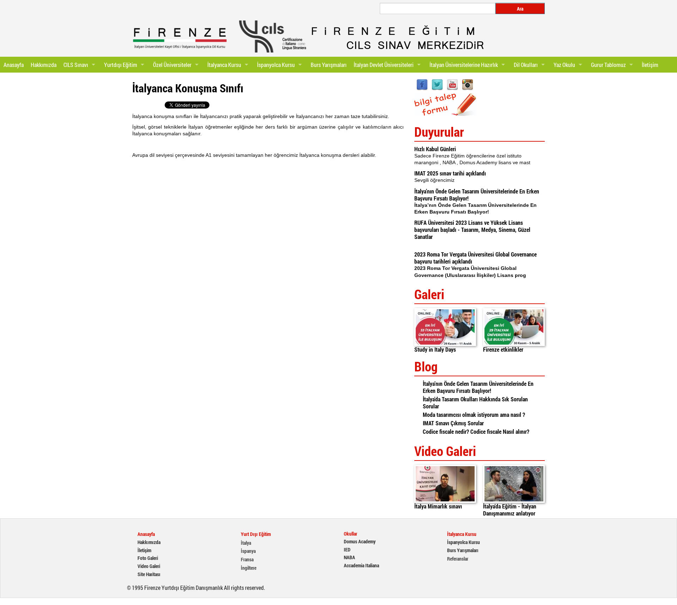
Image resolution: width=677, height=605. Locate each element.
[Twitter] (437, 84)
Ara (520, 8)
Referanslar (457, 559)
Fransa (247, 559)
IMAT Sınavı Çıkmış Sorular (453, 423)
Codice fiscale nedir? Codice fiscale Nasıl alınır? (476, 431)
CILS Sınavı (75, 64)
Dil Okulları (526, 64)
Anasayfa (14, 64)
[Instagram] (467, 84)
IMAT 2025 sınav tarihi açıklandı (450, 173)
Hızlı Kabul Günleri (435, 149)
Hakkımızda (43, 64)
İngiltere (248, 568)
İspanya (248, 551)
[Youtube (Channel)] (452, 84)
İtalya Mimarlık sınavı (438, 506)
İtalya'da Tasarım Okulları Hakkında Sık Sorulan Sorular (475, 402)
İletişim (650, 64)
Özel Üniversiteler (172, 64)
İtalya (246, 543)
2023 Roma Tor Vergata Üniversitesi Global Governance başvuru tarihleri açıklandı (475, 258)
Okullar (350, 534)
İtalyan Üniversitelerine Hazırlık (463, 64)
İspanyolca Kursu (276, 64)
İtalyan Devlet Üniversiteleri (384, 64)
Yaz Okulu (564, 64)
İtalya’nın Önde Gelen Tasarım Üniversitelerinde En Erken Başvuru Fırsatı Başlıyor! (476, 194)
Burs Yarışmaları (329, 64)
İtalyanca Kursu (224, 64)
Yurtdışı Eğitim (120, 64)
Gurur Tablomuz (608, 64)
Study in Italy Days (435, 349)
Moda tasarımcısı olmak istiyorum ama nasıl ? (474, 414)
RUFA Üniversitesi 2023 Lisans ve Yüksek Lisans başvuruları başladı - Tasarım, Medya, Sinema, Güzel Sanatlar (472, 229)
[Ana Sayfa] (179, 38)
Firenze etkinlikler (503, 349)
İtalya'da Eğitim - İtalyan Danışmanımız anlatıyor (509, 509)
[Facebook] (422, 84)
